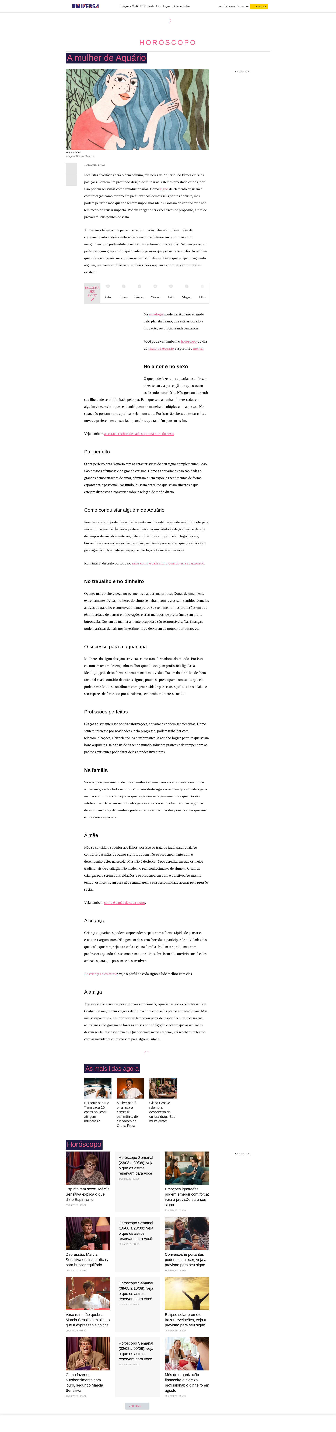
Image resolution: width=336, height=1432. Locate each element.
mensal (198, 348)
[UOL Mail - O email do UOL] (230, 6)
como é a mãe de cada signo (124, 902)
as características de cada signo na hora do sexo (139, 434)
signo (164, 189)
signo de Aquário (161, 348)
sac (221, 6)
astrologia (156, 314)
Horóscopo (168, 42)
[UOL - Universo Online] (102, 6)
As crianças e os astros (100, 974)
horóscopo (189, 341)
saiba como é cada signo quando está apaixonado (168, 563)
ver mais (135, 1406)
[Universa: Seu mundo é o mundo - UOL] (85, 6)
